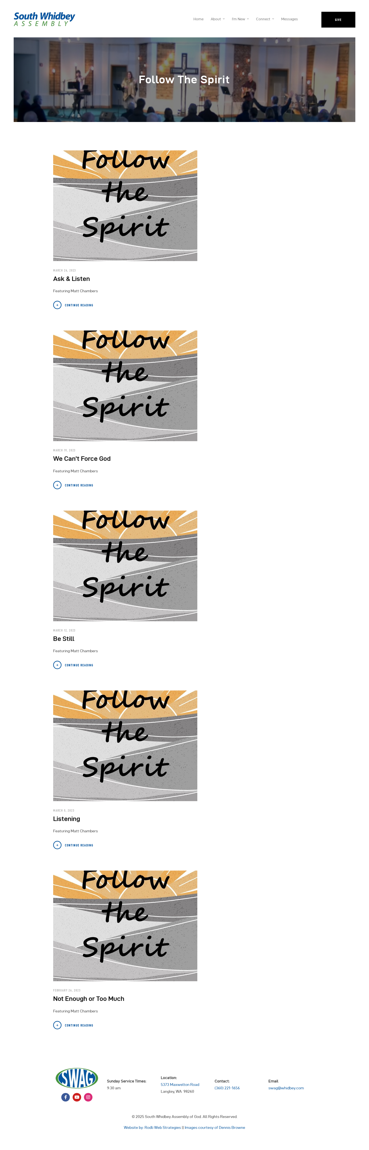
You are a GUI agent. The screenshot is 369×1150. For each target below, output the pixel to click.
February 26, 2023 (67, 990)
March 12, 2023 (64, 630)
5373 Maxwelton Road (180, 1084)
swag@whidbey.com (286, 1088)
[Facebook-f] (65, 1097)
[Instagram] (88, 1097)
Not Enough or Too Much (88, 998)
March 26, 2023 (64, 270)
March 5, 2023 (63, 810)
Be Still (63, 638)
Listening (66, 818)
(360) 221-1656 (227, 1088)
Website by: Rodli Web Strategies (152, 1127)
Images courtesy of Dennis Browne (215, 1127)
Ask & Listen (71, 278)
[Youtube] (77, 1097)
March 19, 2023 (64, 450)
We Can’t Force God (82, 458)
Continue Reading (79, 305)
